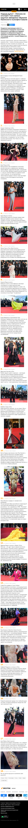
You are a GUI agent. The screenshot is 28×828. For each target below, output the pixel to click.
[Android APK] (4, 816)
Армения (8, 791)
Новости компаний (15, 804)
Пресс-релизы (8, 804)
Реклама (2, 804)
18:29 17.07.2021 (4, 22)
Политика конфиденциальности (7, 806)
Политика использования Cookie (7, 808)
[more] (26, 73)
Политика (21, 791)
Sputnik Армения (19, 51)
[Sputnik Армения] (4, 9)
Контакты (18, 803)
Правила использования (11, 803)
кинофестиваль (4, 780)
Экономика (15, 791)
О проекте (3, 803)
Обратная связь (4, 813)
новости (3, 791)
